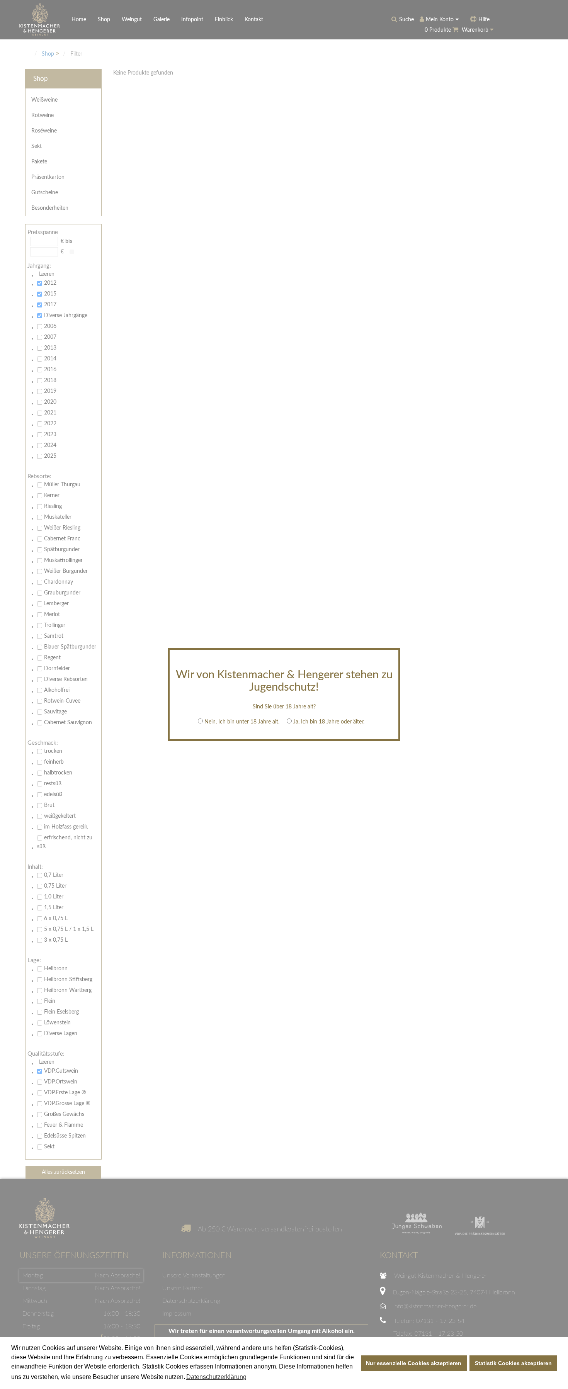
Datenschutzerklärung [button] (216, 1377)
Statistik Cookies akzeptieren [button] (513, 1363)
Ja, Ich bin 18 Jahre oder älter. (328, 722)
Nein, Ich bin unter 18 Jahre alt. (241, 722)
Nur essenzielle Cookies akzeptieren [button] (413, 1363)
